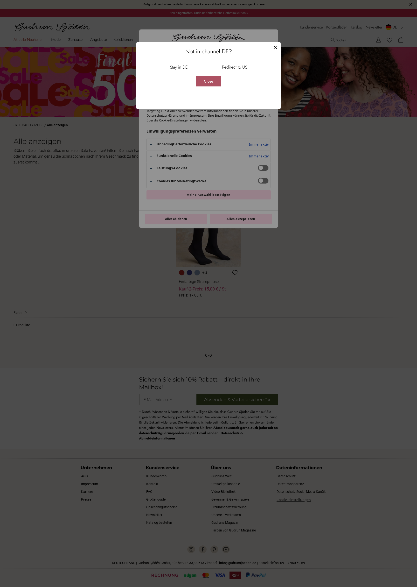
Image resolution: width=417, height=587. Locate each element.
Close (208, 81)
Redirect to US (234, 67)
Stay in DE (179, 67)
